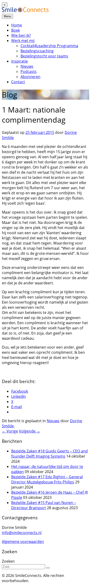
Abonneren (30, 76)
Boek (15, 30)
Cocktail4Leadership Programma (49, 45)
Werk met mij (23, 40)
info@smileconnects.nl (22, 532)
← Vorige (10, 431)
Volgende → (29, 431)
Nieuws (27, 66)
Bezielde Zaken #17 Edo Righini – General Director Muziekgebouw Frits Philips (47, 479)
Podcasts (29, 71)
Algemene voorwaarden (23, 541)
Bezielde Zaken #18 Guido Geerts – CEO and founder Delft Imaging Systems (49, 453)
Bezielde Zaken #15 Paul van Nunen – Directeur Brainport (43, 505)
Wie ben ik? (21, 35)
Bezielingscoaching (37, 50)
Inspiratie (19, 61)
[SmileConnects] (25, 10)
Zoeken (8, 561)
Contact (18, 81)
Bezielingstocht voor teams (44, 56)
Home (16, 25)
